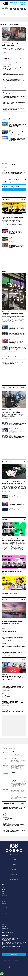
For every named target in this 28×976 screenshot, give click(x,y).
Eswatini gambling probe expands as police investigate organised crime (13, 117)
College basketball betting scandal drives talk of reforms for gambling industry (14, 411)
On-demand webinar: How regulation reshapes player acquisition (12, 218)
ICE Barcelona (4, 924)
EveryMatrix (13, 758)
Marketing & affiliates (13, 428)
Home (3, 887)
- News (8, 940)
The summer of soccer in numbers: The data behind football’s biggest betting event (17, 139)
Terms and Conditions (21, 972)
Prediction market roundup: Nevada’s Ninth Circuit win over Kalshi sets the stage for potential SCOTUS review (13, 68)
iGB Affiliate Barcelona (6, 920)
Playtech (13, 751)
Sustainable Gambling (6, 409)
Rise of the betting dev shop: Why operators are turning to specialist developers (13, 173)
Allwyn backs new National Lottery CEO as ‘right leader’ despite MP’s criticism (14, 97)
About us (3, 901)
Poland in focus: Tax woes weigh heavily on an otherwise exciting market (16, 246)
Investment (4, 643)
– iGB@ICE (17, 426)
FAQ (2, 905)
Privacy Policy (5, 972)
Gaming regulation (5, 354)
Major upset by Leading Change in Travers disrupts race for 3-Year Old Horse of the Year (13, 62)
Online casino (4, 163)
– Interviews (17, 134)
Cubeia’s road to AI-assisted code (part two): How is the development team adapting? (17, 348)
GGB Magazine (5, 928)
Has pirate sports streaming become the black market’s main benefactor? (12, 363)
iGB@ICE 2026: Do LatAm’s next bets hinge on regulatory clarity (17, 437)
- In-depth (8, 947)
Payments (4, 650)
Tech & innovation (13, 346)
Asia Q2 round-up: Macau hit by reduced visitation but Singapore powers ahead (12, 638)
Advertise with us (5, 907)
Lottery (14, 864)
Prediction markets (6, 66)
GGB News (4, 926)
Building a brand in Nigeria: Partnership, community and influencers (16, 232)
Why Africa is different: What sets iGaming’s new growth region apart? (13, 539)
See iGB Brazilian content (5, 9)
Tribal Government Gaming (7, 932)
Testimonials (4, 909)
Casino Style (4, 930)
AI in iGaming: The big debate (9, 593)
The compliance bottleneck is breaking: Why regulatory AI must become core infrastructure (17, 510)
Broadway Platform (15, 764)
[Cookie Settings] (2, 973)
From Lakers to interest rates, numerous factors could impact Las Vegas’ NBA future (13, 645)
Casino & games (14, 854)
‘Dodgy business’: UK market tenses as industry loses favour (13, 44)
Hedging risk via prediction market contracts (13, 74)
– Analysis (9, 182)
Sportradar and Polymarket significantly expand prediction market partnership (14, 831)
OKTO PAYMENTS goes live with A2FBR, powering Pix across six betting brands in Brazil (14, 80)
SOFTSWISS (13, 780)
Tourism (3, 178)
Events (3, 891)
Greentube (13, 772)
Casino (10, 122)
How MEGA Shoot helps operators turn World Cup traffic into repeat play (17, 497)
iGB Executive (4, 922)
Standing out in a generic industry (17, 504)
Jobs (3, 893)
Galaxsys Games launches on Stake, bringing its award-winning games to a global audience (14, 808)
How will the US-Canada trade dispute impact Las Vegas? (16, 342)
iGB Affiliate (4, 917)
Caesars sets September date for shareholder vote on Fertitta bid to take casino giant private (14, 86)
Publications (4, 895)
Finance (3, 619)
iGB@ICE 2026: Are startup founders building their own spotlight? (17, 424)
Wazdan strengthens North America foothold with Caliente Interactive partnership (13, 825)
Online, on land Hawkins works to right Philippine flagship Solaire (17, 132)
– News (9, 64)
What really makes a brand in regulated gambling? (16, 239)
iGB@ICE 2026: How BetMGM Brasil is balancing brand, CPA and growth (17, 431)
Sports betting (5, 60)
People (4, 95)
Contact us (4, 903)
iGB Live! (3, 915)
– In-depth (9, 75)
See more (22, 58)
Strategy (4, 83)
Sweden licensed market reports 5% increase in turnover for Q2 (13, 622)
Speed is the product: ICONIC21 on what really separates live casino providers (13, 109)
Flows (12, 788)
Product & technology (6, 170)
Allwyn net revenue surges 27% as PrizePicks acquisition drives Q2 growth (13, 630)
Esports (14, 857)
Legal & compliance (6, 115)
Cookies (12, 972)
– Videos (9, 167)
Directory (3, 889)
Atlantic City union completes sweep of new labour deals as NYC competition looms (17, 125)
